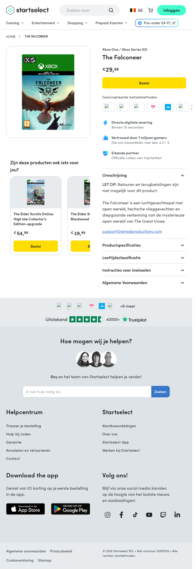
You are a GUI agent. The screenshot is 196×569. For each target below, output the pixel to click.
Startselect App (115, 442)
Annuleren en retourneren (28, 450)
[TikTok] (137, 515)
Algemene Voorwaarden (124, 282)
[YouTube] (151, 515)
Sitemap (45, 560)
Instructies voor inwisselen (126, 270)
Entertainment (43, 22)
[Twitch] (165, 515)
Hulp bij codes (18, 434)
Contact (13, 458)
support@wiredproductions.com (132, 231)
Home (11, 36)
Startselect (117, 412)
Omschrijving (114, 175)
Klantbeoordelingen (119, 425)
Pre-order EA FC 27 (160, 22)
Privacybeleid (61, 551)
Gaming (12, 22)
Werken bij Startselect (121, 450)
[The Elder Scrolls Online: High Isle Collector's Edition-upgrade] (36, 192)
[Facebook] (123, 515)
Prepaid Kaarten (109, 22)
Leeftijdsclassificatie (121, 257)
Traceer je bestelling (23, 425)
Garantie (14, 442)
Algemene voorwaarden (26, 551)
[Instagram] (109, 515)
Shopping (75, 22)
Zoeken (160, 391)
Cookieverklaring (20, 560)
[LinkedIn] (179, 515)
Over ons (110, 434)
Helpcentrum (24, 412)
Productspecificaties (121, 245)
